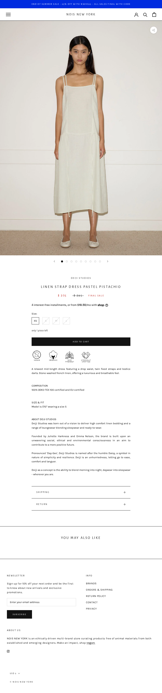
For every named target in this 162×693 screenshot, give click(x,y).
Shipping (42, 492)
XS (35, 320)
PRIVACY (91, 608)
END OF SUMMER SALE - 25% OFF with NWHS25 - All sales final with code (81, 4)
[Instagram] (8, 651)
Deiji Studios (81, 278)
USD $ (13, 673)
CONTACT (92, 602)
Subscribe (19, 614)
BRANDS (91, 583)
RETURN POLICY (96, 596)
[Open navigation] (8, 14)
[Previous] (54, 261)
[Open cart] (154, 14)
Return (41, 504)
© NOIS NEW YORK (21, 682)
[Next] (107, 261)
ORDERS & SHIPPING (99, 589)
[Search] (145, 14)
